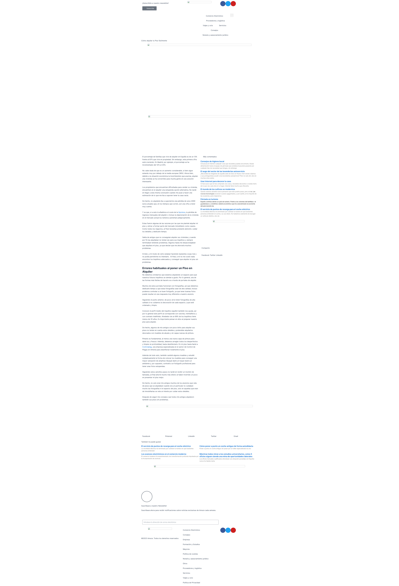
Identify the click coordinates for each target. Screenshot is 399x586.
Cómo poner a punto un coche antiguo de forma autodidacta (226, 446)
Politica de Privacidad (191, 583)
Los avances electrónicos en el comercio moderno (163, 454)
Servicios (222, 25)
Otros (185, 563)
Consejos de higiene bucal (212, 161)
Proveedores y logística (215, 21)
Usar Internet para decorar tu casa (216, 181)
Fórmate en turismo (209, 199)
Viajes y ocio (208, 25)
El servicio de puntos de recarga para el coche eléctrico (225, 209)
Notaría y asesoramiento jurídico (215, 35)
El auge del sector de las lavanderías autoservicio (223, 171)
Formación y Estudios (191, 544)
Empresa (186, 540)
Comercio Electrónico (214, 16)
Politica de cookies (190, 554)
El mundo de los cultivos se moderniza (218, 189)
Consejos (214, 30)
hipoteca (181, 212)
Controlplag (147, 347)
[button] (232, 15)
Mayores (186, 549)
